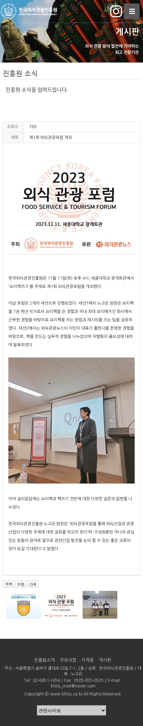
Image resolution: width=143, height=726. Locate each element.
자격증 (87, 660)
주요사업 (68, 660)
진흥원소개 (44, 660)
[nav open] (132, 11)
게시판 (105, 660)
